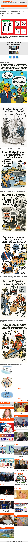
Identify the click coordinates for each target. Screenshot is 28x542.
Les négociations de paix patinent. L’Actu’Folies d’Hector (11, 364)
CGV (15, 541)
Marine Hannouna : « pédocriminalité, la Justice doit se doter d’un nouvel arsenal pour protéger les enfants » (7, 419)
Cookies (21, 541)
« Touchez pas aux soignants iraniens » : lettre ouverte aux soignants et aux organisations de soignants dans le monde (21, 484)
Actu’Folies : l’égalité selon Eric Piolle (7, 234)
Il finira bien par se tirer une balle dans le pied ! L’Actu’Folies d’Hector (13, 376)
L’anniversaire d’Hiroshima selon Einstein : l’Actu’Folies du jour (12, 191)
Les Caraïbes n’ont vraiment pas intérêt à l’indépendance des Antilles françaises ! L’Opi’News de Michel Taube (21, 456)
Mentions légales (13, 541)
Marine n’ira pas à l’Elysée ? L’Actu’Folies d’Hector (10, 390)
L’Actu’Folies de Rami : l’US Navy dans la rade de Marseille (11, 148)
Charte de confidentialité (18, 541)
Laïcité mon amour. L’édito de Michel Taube (7, 432)
